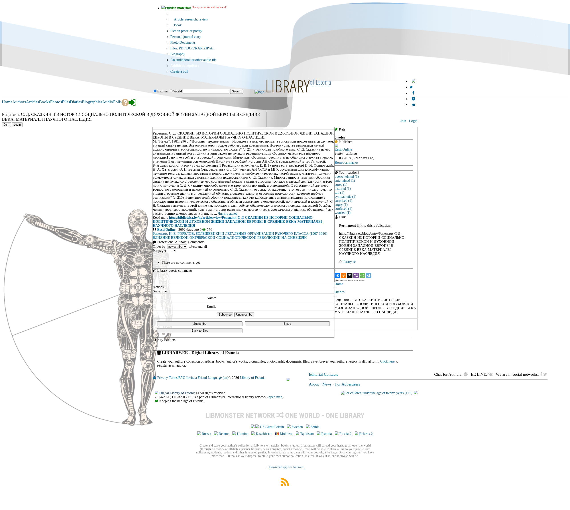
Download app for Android (286, 467)
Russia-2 (345, 434)
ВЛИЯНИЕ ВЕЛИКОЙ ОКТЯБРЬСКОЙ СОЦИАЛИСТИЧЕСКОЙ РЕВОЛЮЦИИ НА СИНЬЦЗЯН (230, 237)
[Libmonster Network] (376, 393)
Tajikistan (307, 434)
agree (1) (341, 184)
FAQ (181, 377)
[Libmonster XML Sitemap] (285, 485)
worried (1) (342, 212)
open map (275, 397)
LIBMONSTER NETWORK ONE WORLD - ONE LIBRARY (285, 415)
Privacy (162, 377)
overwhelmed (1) (347, 176)
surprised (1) (343, 200)
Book (177, 25)
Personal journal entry (185, 37)
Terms (173, 377)
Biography (177, 54)
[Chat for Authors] (413, 99)
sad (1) (339, 192)
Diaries (339, 292)
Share (287, 323)
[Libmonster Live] (413, 104)
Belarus (224, 434)
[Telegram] (368, 275)
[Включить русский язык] (413, 81)
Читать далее (227, 213)
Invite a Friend (196, 377)
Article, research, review (190, 19)
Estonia (326, 434)
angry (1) (341, 204)
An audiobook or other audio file (193, 60)
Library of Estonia (252, 377)
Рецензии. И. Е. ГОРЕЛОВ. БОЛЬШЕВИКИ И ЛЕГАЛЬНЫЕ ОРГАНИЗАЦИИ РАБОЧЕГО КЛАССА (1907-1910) (240, 233)
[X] (349, 275)
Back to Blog (199, 330)
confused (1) (343, 208)
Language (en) (218, 377)
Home (338, 284)
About (314, 384)
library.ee (349, 261)
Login (413, 121)
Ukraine (242, 434)
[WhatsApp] (362, 275)
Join (403, 121)
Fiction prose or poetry (186, 31)
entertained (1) (345, 180)
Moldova (286, 434)
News (327, 384)
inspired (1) (343, 188)
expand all (199, 246)
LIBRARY (287, 86)
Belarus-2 (366, 434)
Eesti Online (166, 229)
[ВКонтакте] (337, 275)
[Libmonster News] (411, 87)
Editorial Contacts (323, 374)
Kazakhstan (264, 434)
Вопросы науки (346, 162)
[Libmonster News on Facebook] (413, 93)
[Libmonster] (288, 380)
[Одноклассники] (343, 275)
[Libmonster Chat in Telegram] (467, 374)
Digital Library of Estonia (177, 393)
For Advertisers (347, 384)
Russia (206, 434)
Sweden (297, 427)
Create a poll (179, 71)
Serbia (314, 427)
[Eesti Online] (336, 146)
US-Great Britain (272, 427)
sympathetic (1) (345, 196)
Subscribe (199, 323)
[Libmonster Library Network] (415, 393)
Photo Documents (182, 42)
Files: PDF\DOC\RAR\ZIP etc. (192, 48)
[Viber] (356, 275)
